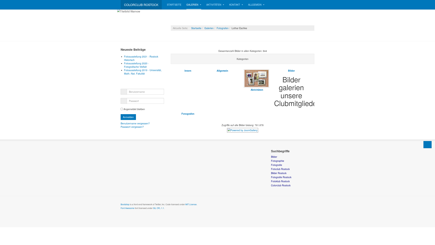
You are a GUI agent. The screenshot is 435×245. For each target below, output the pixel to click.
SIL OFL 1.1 (158, 208)
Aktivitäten (214, 4)
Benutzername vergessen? (135, 123)
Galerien (192, 4)
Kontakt (235, 4)
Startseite (174, 4)
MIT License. (191, 204)
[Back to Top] (427, 144)
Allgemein (255, 4)
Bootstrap (125, 204)
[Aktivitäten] (257, 86)
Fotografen (223, 28)
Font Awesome (127, 208)
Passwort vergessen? (132, 126)
